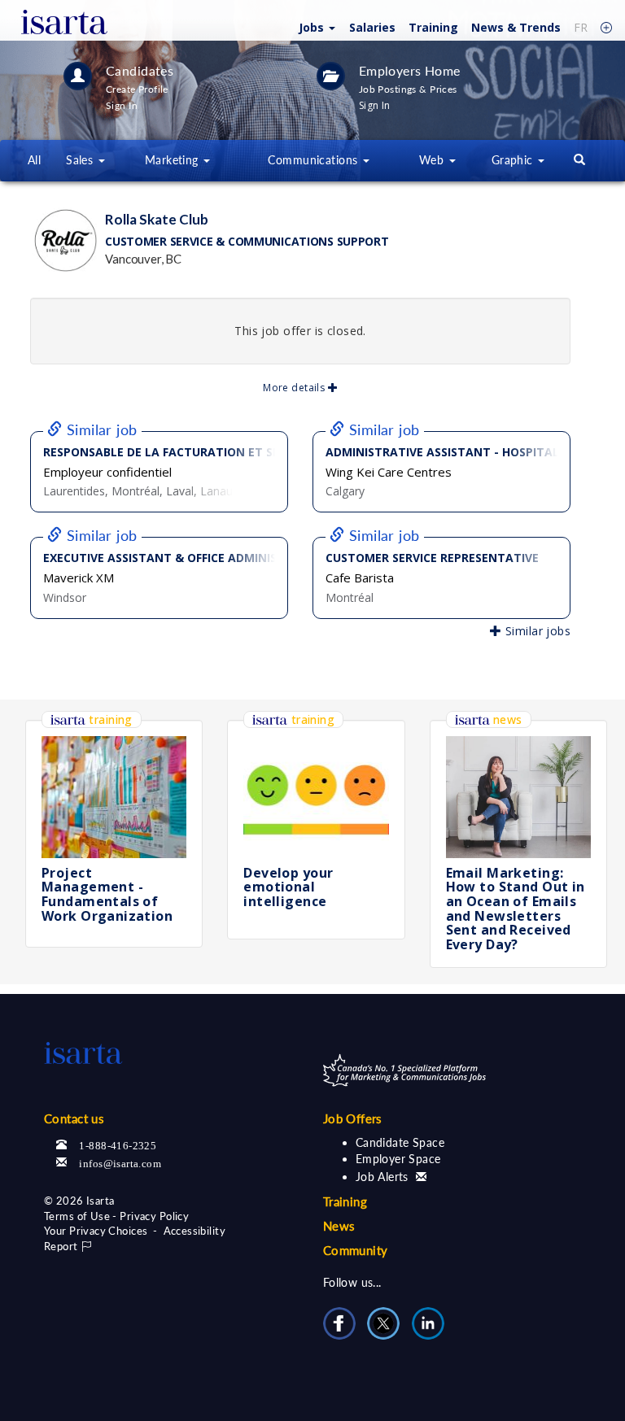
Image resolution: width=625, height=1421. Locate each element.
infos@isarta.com (120, 1162)
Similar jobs (536, 631)
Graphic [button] (514, 160)
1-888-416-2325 (117, 1144)
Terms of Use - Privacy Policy (116, 1216)
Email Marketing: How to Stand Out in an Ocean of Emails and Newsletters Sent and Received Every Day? (515, 908)
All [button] (34, 160)
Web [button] (433, 160)
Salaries (372, 27)
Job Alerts (384, 1176)
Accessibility (194, 1230)
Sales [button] (81, 160)
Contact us (74, 1118)
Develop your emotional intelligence (288, 887)
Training (433, 27)
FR (581, 27)
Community (355, 1250)
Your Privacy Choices (95, 1230)
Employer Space (398, 1159)
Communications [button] (314, 160)
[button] (315, 26)
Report (62, 1246)
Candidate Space (400, 1142)
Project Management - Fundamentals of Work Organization (107, 894)
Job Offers (352, 1118)
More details (295, 387)
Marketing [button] (173, 160)
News (516, 27)
